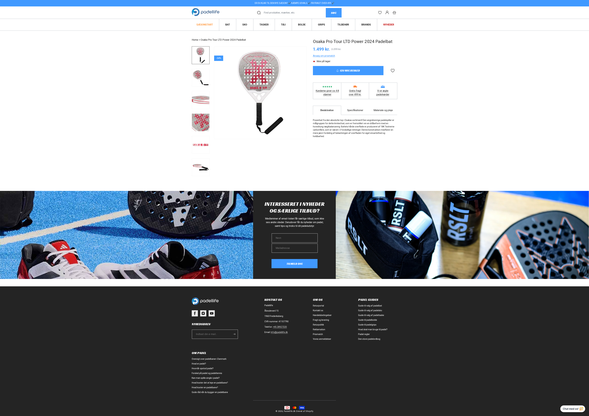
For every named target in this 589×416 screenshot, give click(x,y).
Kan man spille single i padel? (206, 378)
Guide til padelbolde (367, 320)
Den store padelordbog (369, 339)
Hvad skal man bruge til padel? (372, 329)
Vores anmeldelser (322, 339)
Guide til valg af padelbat (370, 305)
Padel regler (364, 334)
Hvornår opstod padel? (203, 368)
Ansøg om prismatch (324, 55)
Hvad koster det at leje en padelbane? (210, 382)
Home (195, 39)
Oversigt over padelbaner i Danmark (209, 359)
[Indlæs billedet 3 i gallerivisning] (201, 100)
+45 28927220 (280, 327)
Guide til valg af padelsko (370, 310)
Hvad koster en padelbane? (205, 387)
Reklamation (319, 329)
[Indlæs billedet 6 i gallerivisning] (201, 167)
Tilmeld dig (295, 263)
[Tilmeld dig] (234, 334)
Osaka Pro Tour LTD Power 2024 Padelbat (223, 39)
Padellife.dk (290, 411)
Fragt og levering (321, 320)
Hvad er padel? (199, 363)
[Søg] (259, 12)
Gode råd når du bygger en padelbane (210, 392)
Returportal (318, 305)
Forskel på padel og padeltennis (207, 373)
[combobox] (295, 12)
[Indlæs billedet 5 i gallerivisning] (201, 145)
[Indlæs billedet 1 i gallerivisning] (201, 55)
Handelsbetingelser (322, 315)
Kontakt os (318, 310)
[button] (394, 12)
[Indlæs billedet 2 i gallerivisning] (201, 78)
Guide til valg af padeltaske (371, 315)
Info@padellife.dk (279, 332)
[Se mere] (380, 12)
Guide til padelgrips (367, 324)
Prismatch (318, 334)
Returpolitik (318, 324)
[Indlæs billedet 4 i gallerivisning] (201, 122)
